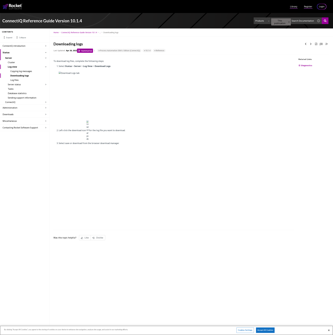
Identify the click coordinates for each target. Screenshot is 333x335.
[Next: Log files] (310, 44)
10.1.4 (147, 50)
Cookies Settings (245, 330)
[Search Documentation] (325, 20)
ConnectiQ (10, 102)
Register (308, 6)
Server (8, 58)
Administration (10, 107)
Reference (160, 50)
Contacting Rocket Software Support (20, 127)
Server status (14, 84)
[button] (289, 22)
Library (293, 6)
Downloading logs (19, 75)
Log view (12, 66)
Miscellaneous (10, 121)
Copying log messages (21, 71)
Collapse (22, 37)
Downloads (8, 114)
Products (259, 20)
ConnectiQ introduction (14, 45)
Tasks (11, 88)
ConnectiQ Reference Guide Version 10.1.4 (79, 32)
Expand (9, 37)
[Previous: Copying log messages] (305, 44)
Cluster (11, 62)
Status (6, 52)
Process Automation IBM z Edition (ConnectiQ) (120, 50)
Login (321, 6)
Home (56, 32)
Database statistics (17, 93)
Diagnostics (306, 65)
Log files (14, 80)
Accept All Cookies (265, 330)
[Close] (329, 330)
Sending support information (22, 97)
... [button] (100, 32)
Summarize (86, 50)
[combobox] (293, 20)
